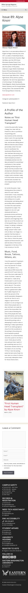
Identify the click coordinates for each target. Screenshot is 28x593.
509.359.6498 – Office (9, 491)
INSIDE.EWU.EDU (11, 582)
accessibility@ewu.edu (9, 523)
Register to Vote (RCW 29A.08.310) (12, 550)
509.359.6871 (9, 521)
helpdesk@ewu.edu (9, 513)
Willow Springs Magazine (9, 4)
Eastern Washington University (11, 585)
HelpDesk (6, 515)
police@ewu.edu (8, 493)
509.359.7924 (7, 530)
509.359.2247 (7, 511)
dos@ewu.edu (7, 532)
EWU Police (7, 494)
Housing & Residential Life (10, 545)
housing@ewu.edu (8, 543)
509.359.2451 (7, 542)
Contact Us (7, 567)
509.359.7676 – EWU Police (11, 487)
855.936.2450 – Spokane (10, 489)
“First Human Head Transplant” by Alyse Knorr (13, 406)
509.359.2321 (7, 502)
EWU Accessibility (8, 525)
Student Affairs (7, 534)
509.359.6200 (7, 565)
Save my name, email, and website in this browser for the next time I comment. (14, 466)
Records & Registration (10, 506)
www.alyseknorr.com (8, 95)
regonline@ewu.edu (9, 504)
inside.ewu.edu (20, 1)
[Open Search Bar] (26, 10)
